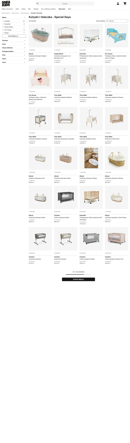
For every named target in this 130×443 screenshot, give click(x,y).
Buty (29, 9)
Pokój (17, 9)
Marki (69, 9)
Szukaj (65, 3)
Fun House (108, 54)
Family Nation (58, 54)
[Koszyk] (125, 3)
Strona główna (6, 13)
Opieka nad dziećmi (7, 9)
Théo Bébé (57, 95)
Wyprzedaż (62, 9)
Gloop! (31, 54)
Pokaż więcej (78, 279)
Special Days (15, 13)
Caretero (57, 215)
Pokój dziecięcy (25, 13)
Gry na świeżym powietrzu (48, 9)
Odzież (23, 9)
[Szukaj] (37, 4)
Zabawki (36, 9)
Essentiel (83, 54)
